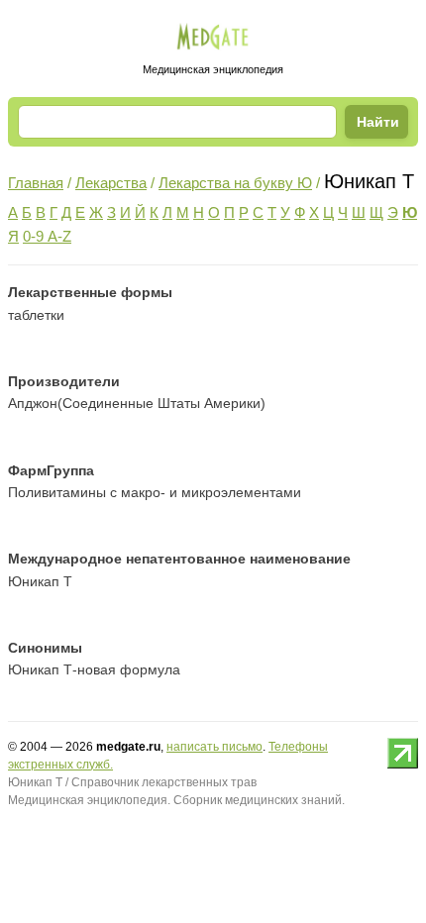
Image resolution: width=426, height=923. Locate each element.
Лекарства (111, 182)
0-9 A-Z (47, 236)
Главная (35, 182)
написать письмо (214, 747)
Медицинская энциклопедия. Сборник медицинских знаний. (176, 800)
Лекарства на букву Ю (235, 182)
